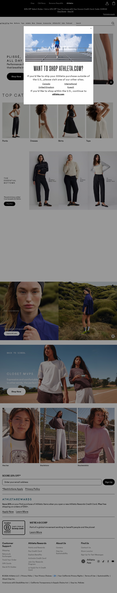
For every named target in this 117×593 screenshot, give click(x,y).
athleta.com (58, 94)
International (70, 84)
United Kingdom (46, 87)
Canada (46, 84)
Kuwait (70, 87)
